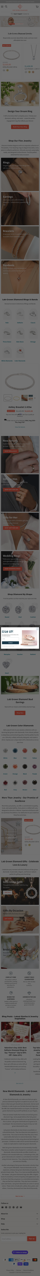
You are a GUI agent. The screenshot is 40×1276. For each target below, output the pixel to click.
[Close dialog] (37, 629)
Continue (10, 642)
